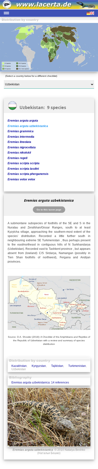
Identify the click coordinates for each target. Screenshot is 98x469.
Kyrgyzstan (39, 366)
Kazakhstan (19, 366)
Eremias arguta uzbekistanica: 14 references (40, 382)
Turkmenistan (77, 366)
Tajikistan (57, 366)
